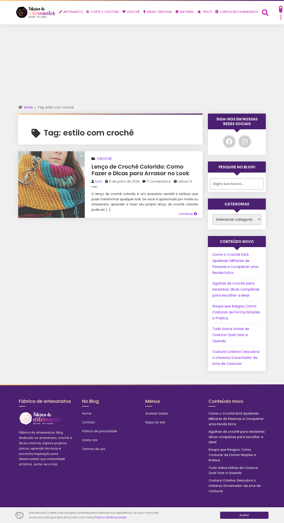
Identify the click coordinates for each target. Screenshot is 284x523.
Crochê (104, 158)
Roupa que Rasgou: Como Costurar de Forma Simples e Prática (236, 312)
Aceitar (244, 515)
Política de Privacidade (110, 517)
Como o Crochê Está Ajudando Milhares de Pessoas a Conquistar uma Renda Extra (236, 418)
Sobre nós (89, 440)
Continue (186, 214)
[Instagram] (244, 141)
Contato (88, 422)
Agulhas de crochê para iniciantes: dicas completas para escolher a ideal (235, 289)
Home (86, 413)
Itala (98, 181)
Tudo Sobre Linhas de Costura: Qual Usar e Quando (230, 334)
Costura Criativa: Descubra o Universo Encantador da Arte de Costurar (235, 357)
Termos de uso (93, 449)
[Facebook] (229, 141)
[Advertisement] (142, 58)
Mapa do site (155, 422)
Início (28, 107)
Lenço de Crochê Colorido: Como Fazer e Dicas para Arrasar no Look (140, 170)
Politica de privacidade (99, 431)
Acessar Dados (156, 413)
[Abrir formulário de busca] (265, 12)
